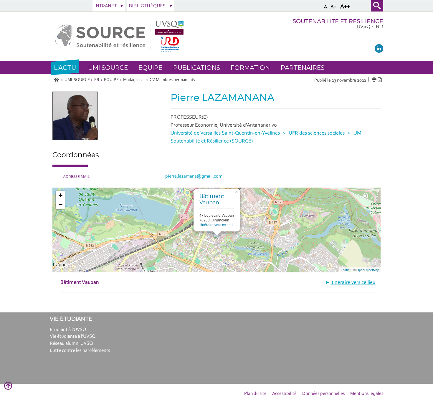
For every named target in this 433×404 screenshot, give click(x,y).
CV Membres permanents (172, 80)
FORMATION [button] (250, 67)
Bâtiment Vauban (211, 199)
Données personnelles (323, 393)
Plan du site (255, 393)
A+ (333, 6)
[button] (65, 67)
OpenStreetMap (367, 269)
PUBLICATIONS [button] (196, 67)
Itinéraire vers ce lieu (216, 224)
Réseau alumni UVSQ (71, 343)
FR (96, 80)
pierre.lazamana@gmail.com (193, 176)
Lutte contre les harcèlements (80, 350)
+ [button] (60, 195)
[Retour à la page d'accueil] (119, 36)
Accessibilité (284, 393)
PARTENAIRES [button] (302, 67)
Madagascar (134, 80)
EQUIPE (111, 80)
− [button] (60, 204)
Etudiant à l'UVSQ (68, 329)
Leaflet (346, 269)
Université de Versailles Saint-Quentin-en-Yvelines (225, 133)
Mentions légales (366, 393)
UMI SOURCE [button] (108, 67)
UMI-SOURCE (77, 80)
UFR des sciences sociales (317, 133)
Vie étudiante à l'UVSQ (73, 336)
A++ (345, 7)
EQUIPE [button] (150, 67)
